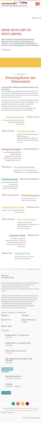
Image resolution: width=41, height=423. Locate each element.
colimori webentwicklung (33, 417)
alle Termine (6, 392)
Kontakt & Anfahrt (33, 408)
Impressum (21, 408)
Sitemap (30, 410)
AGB (27, 408)
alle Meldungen (7, 369)
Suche (34, 410)
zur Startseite (5, 50)
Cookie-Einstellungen (22, 410)
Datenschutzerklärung (10, 410)
